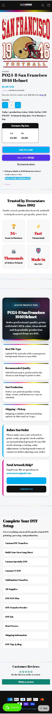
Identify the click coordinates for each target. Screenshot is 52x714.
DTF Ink (9, 616)
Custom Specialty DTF (16, 561)
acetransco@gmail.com (19, 473)
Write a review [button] (26, 681)
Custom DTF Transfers (16, 543)
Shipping (5, 90)
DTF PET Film (12, 598)
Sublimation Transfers (16, 580)
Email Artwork (26, 480)
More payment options (26, 164)
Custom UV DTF (13, 570)
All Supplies (11, 589)
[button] (3, 5)
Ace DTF (22, 708)
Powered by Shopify (31, 708)
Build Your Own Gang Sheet (19, 552)
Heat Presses (11, 626)
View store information (18, 178)
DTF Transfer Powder (16, 607)
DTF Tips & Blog (13, 644)
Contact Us (26, 489)
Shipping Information (16, 635)
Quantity (6, 100)
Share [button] (8, 184)
